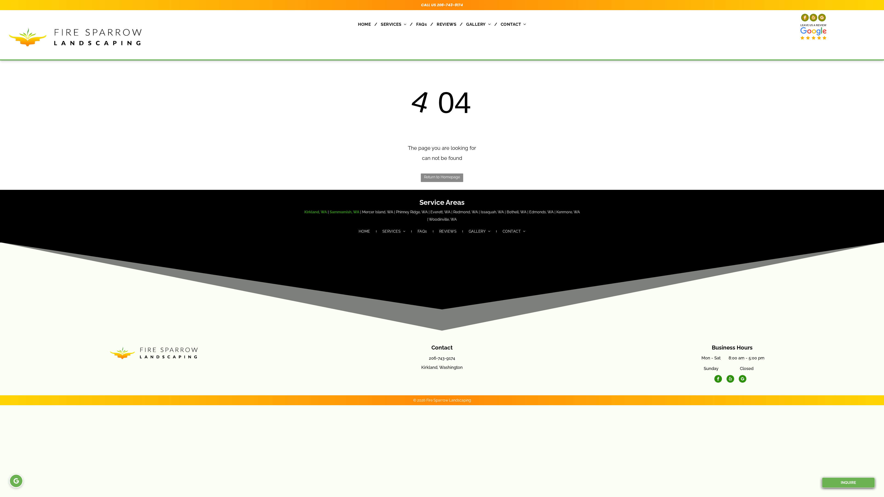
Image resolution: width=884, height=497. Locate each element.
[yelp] (813, 18)
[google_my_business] (822, 18)
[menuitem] (366, 24)
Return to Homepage (442, 177)
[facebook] (805, 18)
